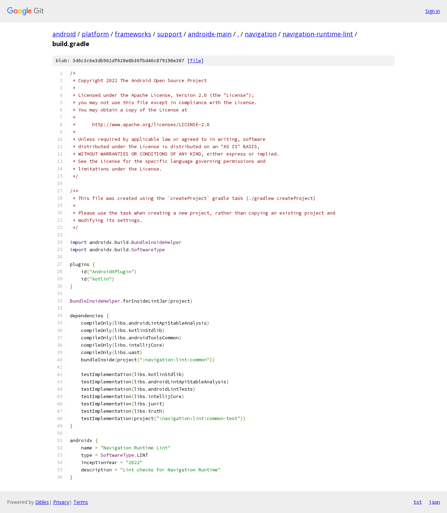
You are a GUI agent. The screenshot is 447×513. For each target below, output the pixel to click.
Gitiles (42, 502)
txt (417, 502)
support (169, 34)
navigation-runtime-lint (318, 34)
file (195, 61)
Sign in (432, 11)
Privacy (61, 502)
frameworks (133, 34)
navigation (261, 34)
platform (95, 34)
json (434, 502)
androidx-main (210, 34)
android (64, 34)
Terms (80, 502)
